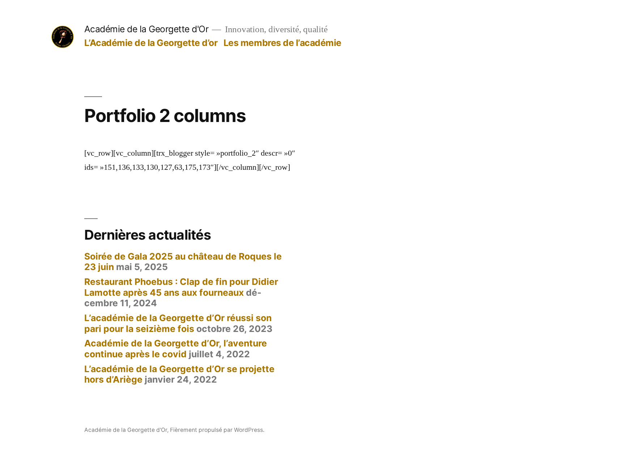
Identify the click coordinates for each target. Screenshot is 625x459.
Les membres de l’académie (282, 42)
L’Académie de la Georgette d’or (151, 42)
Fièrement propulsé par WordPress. (217, 429)
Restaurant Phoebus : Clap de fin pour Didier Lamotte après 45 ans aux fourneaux (181, 287)
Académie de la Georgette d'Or (146, 29)
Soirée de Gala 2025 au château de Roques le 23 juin (183, 262)
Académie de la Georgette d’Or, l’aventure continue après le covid (175, 348)
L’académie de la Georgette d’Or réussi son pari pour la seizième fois (178, 323)
